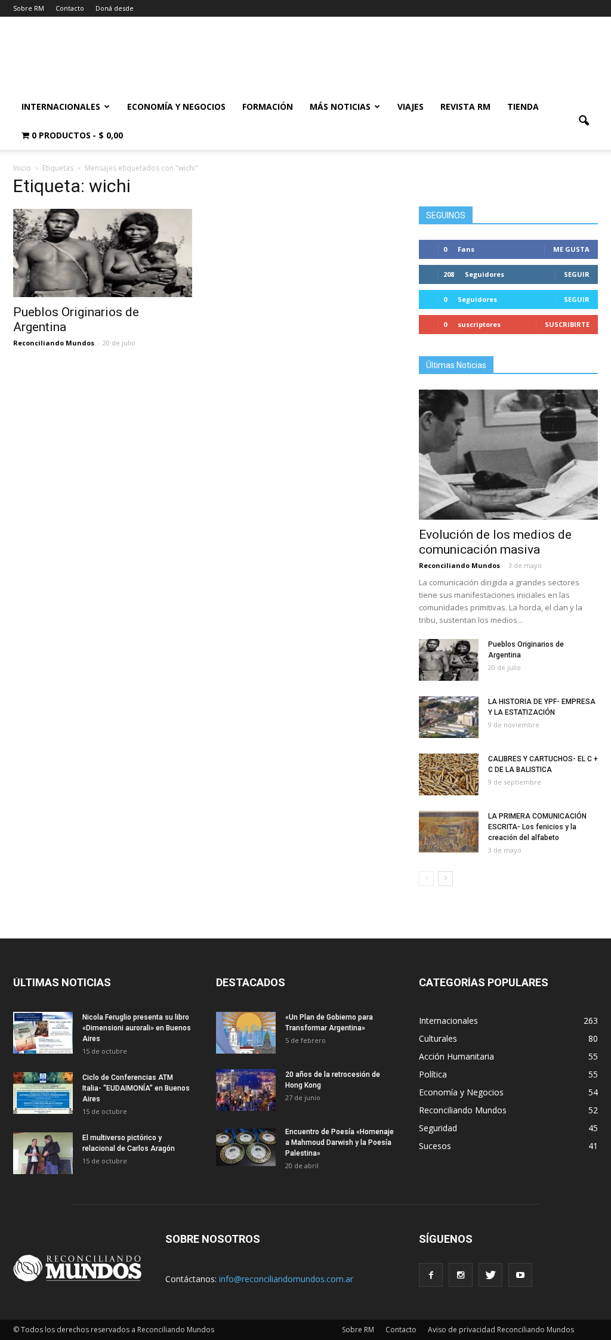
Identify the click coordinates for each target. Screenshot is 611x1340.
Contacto (69, 8)
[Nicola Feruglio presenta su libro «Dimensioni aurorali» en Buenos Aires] (43, 1033)
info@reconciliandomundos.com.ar (286, 1279)
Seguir (577, 274)
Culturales (438, 1038)
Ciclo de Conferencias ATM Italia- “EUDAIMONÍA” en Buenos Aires (136, 1088)
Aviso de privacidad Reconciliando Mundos (501, 1329)
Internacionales (60, 106)
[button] (583, 121)
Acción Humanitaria (456, 1056)
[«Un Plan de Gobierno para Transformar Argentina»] (246, 1033)
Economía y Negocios (176, 106)
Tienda (523, 106)
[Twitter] (490, 1275)
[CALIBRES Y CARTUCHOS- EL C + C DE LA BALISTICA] (449, 774)
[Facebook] (431, 1275)
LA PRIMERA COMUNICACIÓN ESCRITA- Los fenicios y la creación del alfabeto (537, 827)
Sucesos (435, 1145)
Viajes (410, 106)
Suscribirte (567, 324)
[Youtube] (520, 1275)
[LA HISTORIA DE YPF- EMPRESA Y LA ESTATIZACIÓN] (449, 717)
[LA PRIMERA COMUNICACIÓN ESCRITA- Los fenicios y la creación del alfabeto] (449, 832)
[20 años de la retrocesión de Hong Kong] (246, 1090)
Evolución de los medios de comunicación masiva (495, 542)
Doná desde (114, 8)
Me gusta (571, 249)
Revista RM (465, 106)
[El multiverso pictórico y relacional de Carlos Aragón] (43, 1153)
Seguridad (438, 1128)
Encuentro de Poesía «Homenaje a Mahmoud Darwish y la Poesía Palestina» (339, 1142)
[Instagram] (461, 1275)
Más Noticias (340, 106)
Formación (267, 106)
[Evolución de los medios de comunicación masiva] (508, 455)
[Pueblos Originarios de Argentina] (102, 253)
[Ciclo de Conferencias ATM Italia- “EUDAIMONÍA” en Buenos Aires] (43, 1093)
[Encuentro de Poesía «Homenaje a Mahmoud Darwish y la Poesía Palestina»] (246, 1147)
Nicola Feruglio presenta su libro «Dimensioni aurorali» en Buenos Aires (136, 1028)
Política (433, 1074)
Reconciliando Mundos (53, 342)
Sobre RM (28, 8)
